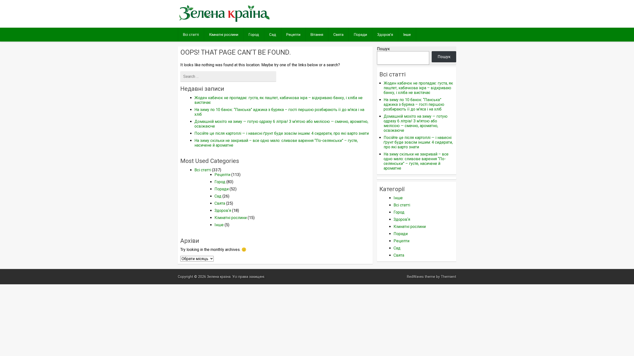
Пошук (383, 48)
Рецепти (293, 34)
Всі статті (191, 34)
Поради (360, 34)
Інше (407, 34)
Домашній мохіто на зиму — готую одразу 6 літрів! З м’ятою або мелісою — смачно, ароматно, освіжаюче (416, 123)
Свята (338, 34)
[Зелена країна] (224, 21)
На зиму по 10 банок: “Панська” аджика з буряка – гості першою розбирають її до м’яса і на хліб (414, 104)
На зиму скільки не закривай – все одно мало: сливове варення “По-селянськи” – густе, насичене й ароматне (416, 161)
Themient (448, 277)
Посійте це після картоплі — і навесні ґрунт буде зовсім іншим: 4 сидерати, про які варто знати (281, 133)
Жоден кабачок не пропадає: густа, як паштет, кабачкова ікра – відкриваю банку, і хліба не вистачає (418, 88)
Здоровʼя (385, 34)
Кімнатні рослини (223, 34)
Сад (272, 34)
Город (253, 34)
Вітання (317, 34)
